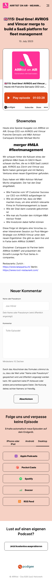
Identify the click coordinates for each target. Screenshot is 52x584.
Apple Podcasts (28, 456)
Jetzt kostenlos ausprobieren (26, 546)
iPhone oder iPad (13, 442)
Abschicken (26, 399)
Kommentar (7, 323)
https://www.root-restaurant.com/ (20, 270)
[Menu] (47, 6)
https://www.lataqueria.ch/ (17, 266)
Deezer (29, 490)
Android (29, 441)
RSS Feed (29, 501)
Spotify (29, 478)
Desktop (42, 441)
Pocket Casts (29, 467)
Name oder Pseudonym (12, 299)
